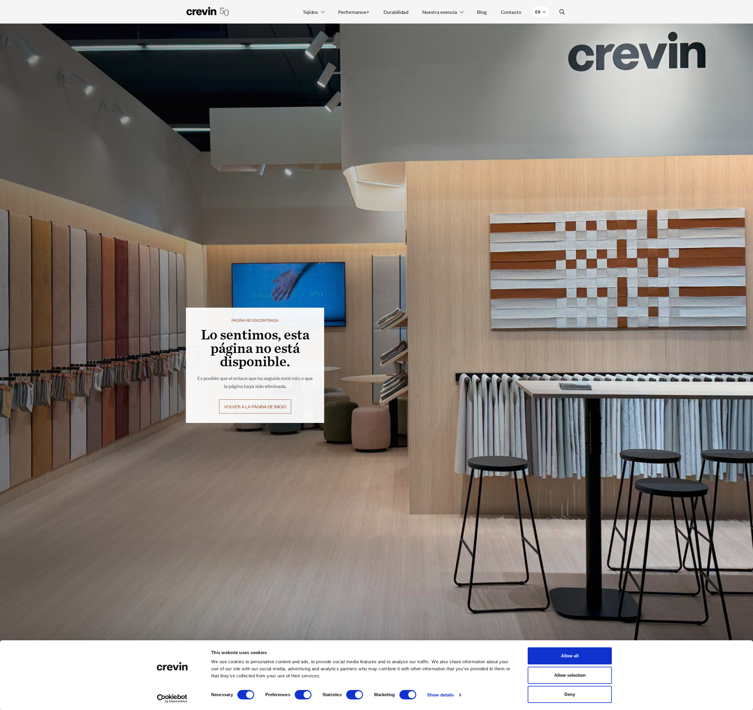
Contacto (511, 12)
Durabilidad (396, 12)
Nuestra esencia (439, 12)
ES (538, 11)
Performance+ (353, 12)
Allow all (570, 655)
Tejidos (310, 12)
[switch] (303, 694)
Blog (482, 12)
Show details (440, 694)
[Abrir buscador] (562, 12)
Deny (569, 694)
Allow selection (570, 675)
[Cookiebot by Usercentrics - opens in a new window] (172, 698)
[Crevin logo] (208, 11)
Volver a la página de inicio (255, 406)
